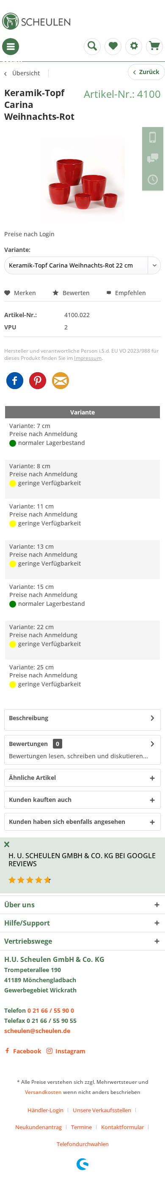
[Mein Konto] (133, 46)
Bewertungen (28, 744)
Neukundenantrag (38, 1127)
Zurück (148, 72)
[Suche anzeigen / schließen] (92, 46)
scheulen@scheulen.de (37, 1031)
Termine (81, 1127)
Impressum (88, 358)
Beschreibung (28, 718)
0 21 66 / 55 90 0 (51, 1010)
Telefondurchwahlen (83, 1144)
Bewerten (76, 293)
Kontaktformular (122, 1127)
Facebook (27, 1051)
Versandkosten (43, 1092)
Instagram (70, 1051)
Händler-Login (45, 1110)
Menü (10, 46)
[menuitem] (10, 46)
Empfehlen (129, 293)
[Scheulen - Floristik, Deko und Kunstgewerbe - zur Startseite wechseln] (38, 21)
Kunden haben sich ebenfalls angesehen (67, 822)
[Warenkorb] (154, 46)
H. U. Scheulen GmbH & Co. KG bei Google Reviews (82, 859)
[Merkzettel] (112, 46)
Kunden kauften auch (40, 800)
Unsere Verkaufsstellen (102, 1110)
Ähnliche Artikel (32, 778)
